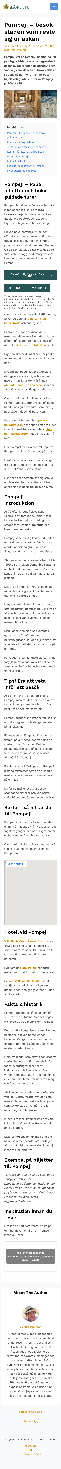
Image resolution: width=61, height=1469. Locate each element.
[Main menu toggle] (54, 6)
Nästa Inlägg (30, 1421)
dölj (23, 127)
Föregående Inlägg (30, 1411)
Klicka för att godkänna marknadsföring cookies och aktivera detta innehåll (30, 1256)
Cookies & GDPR (30, 1454)
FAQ (30, 1450)
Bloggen (30, 1445)
